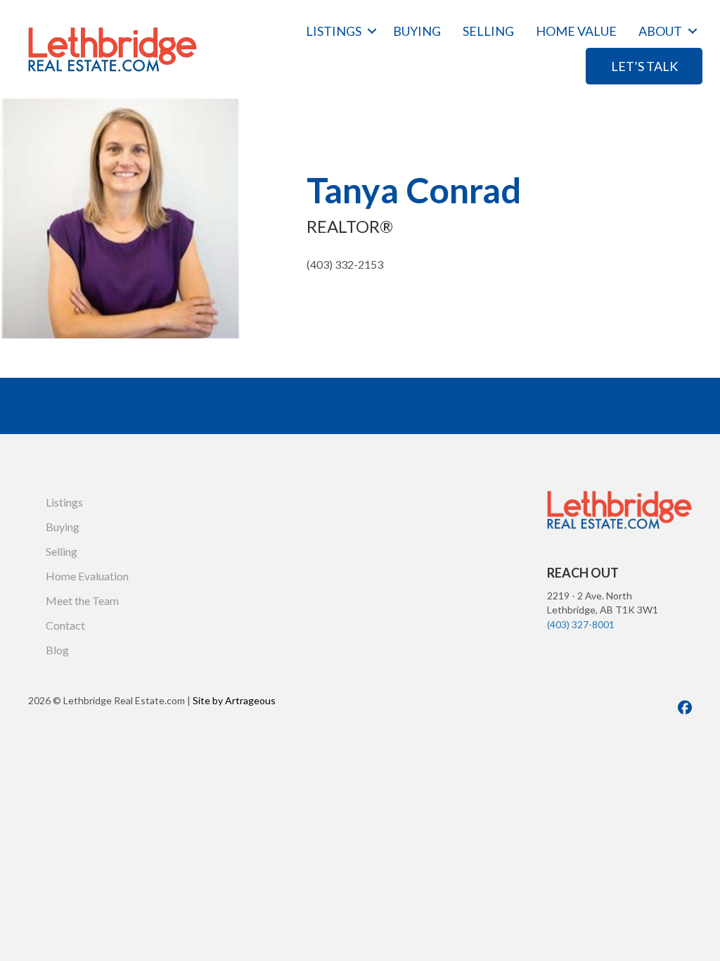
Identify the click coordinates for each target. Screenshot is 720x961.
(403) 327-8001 (581, 624)
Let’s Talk (644, 66)
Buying (417, 31)
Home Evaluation (87, 576)
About (660, 31)
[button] (371, 31)
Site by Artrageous (234, 700)
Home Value (576, 31)
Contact (65, 625)
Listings (333, 31)
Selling (488, 31)
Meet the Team (82, 600)
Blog (57, 649)
